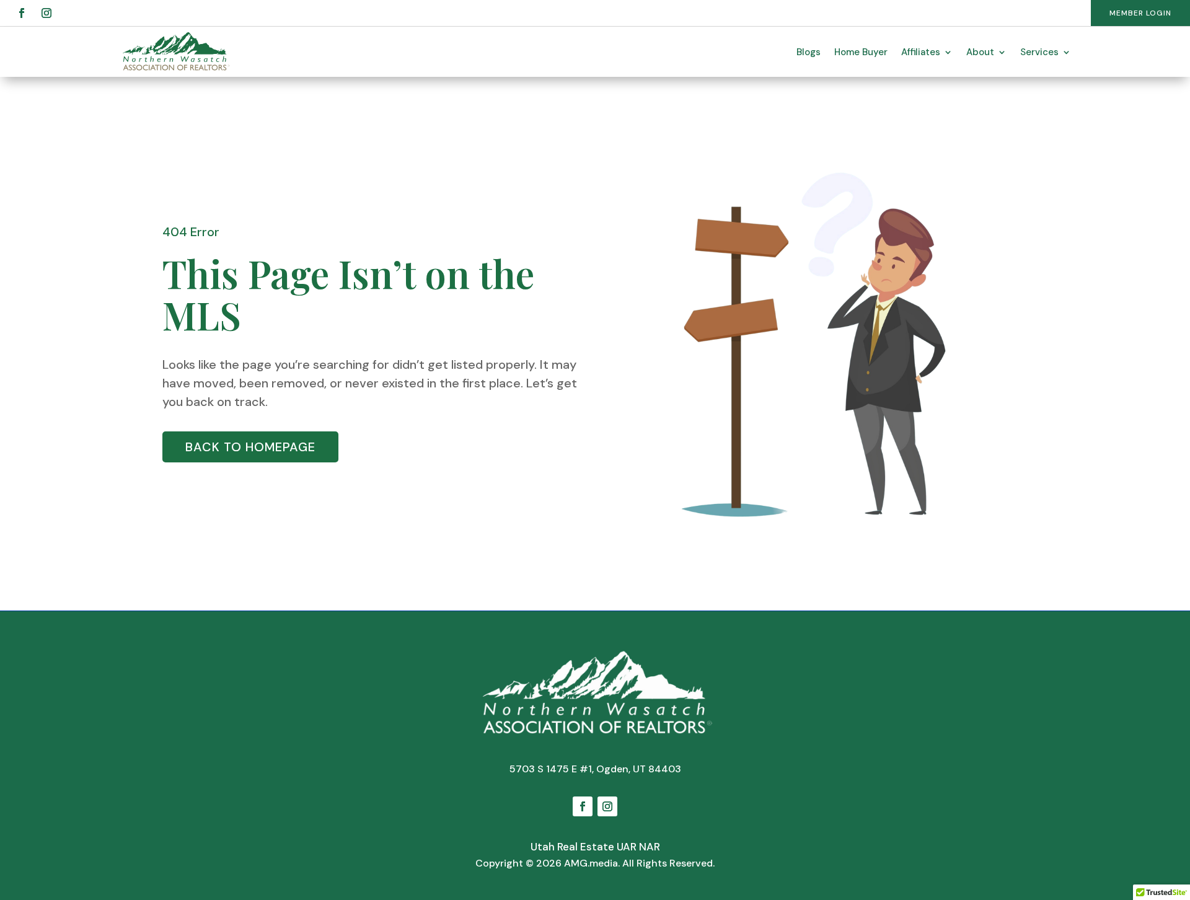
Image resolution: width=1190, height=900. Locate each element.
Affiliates (920, 52)
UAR (627, 847)
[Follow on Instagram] (46, 13)
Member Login (1140, 13)
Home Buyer (861, 52)
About (980, 52)
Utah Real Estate (572, 847)
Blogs (808, 52)
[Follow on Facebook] (22, 13)
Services (1039, 52)
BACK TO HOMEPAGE (250, 447)
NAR (649, 847)
